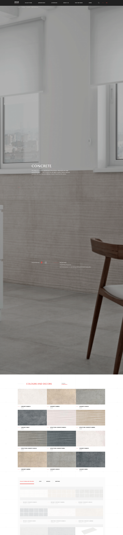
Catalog (23, 7)
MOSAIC (48, 481)
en (106, 2)
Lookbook (54, 2)
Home (19, 7)
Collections (28, 2)
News (90, 2)
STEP (40, 481)
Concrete (28, 7)
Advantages (41, 2)
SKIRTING (57, 481)
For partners (79, 2)
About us (66, 2)
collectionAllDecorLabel (27, 481)
